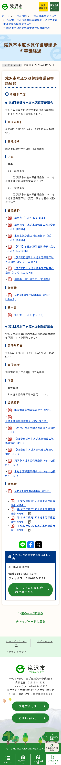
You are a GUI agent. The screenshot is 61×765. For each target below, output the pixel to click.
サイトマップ (45, 641)
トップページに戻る (32, 621)
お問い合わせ (28, 718)
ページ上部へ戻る (51, 737)
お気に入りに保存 (51, 749)
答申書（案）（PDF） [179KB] (32, 279)
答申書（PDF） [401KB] (29, 315)
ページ (53, 762)
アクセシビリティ (16, 651)
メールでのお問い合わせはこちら (29, 590)
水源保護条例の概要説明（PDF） (33, 409)
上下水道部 (20, 16)
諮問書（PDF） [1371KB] (29, 217)
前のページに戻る (32, 613)
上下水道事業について (44, 16)
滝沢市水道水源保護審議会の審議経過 (28, 27)
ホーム (6, 16)
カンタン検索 (38, 762)
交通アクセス (28, 706)
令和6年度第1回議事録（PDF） (32, 491)
